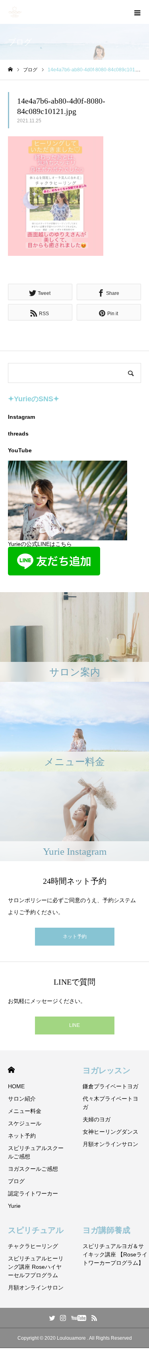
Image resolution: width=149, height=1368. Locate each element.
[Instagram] (63, 1318)
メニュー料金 (24, 1111)
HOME (11, 1069)
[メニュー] (137, 12)
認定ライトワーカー (33, 1193)
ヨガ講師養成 (106, 1230)
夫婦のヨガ (96, 1119)
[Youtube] (78, 1318)
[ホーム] (10, 69)
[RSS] (94, 1318)
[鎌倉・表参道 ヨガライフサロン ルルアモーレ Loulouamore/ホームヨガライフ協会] (15, 12)
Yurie (14, 1206)
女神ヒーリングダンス (110, 1132)
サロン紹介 (22, 1098)
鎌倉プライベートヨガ (110, 1086)
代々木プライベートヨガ (110, 1102)
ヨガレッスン (106, 1070)
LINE (74, 1025)
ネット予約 (75, 936)
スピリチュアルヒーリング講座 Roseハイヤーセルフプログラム (36, 1266)
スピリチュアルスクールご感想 (36, 1152)
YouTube (20, 450)
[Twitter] (52, 1318)
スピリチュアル (36, 1230)
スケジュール (24, 1123)
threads (18, 433)
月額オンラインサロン (110, 1144)
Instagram (21, 417)
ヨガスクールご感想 (33, 1169)
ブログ (16, 1181)
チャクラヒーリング (33, 1246)
